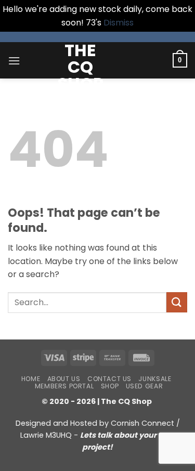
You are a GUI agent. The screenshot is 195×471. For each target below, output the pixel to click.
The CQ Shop (80, 67)
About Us (64, 378)
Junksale (154, 378)
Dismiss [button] (118, 23)
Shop (110, 386)
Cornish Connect (142, 423)
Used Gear (144, 386)
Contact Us (109, 378)
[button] (14, 60)
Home (30, 378)
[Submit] (176, 302)
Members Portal (64, 386)
